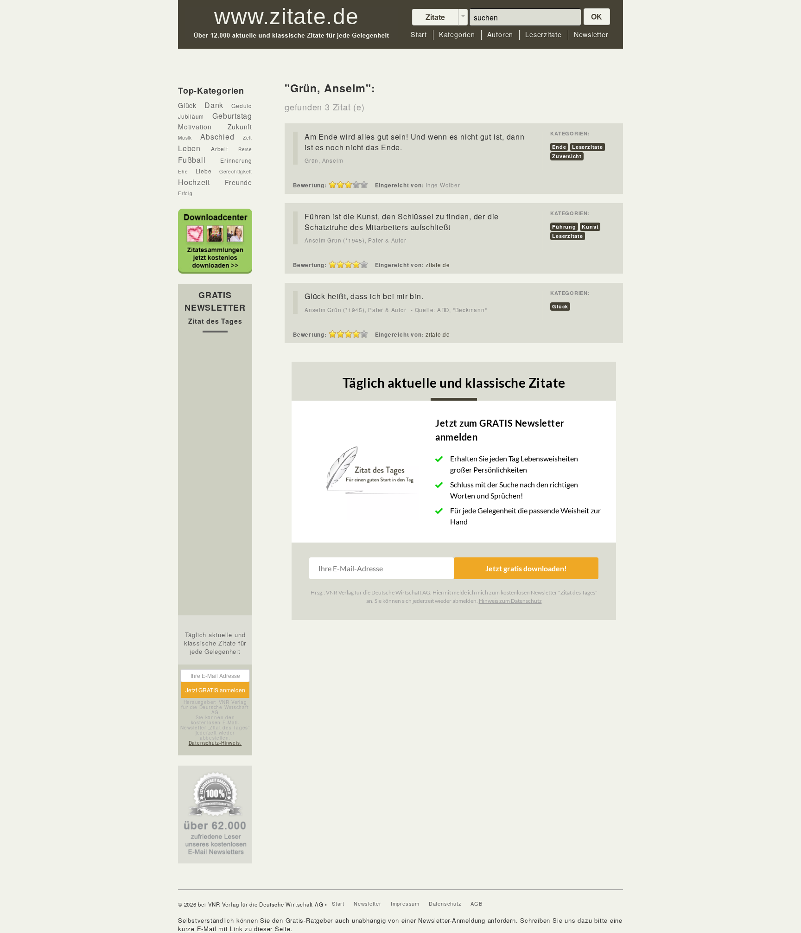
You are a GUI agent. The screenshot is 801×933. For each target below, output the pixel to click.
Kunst (590, 226)
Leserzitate (543, 34)
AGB (476, 903)
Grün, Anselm (324, 160)
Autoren (500, 34)
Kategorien (457, 34)
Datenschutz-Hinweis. (215, 743)
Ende (559, 146)
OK (597, 16)
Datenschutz (445, 903)
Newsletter (591, 34)
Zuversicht (567, 156)
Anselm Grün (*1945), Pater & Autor (356, 240)
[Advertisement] (215, 476)
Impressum (405, 903)
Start (419, 34)
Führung (564, 226)
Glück (560, 306)
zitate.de (438, 264)
